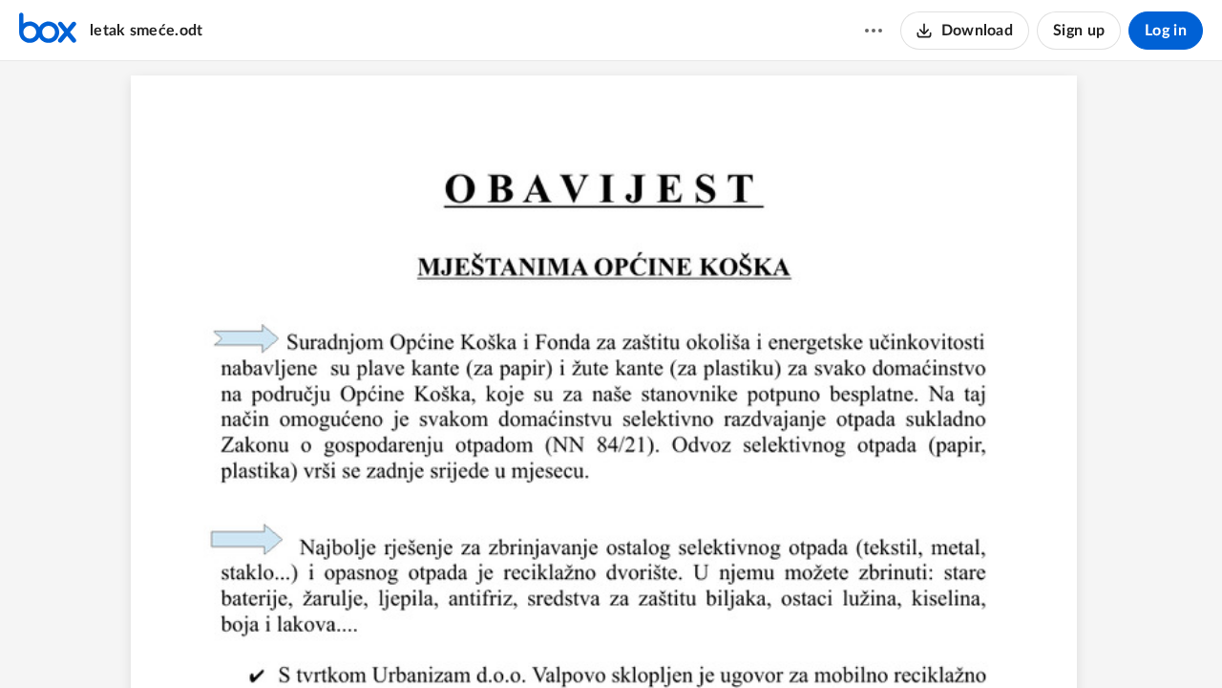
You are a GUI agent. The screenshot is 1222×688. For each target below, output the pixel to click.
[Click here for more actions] (873, 30)
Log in (1166, 30)
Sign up (1079, 30)
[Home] (47, 30)
